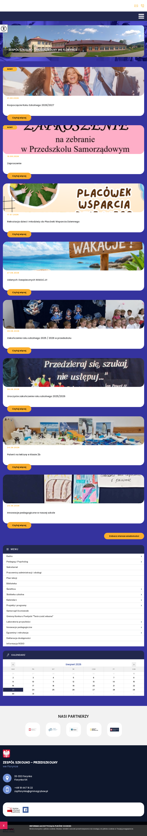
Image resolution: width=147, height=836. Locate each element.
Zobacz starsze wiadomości (124, 536)
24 (33, 689)
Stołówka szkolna (15, 594)
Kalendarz (11, 600)
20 (94, 685)
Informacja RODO (15, 643)
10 (33, 681)
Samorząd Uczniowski (17, 611)
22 (134, 685)
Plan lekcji (11, 578)
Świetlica (11, 589)
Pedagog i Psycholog (17, 561)
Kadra (9, 556)
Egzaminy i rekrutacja (17, 632)
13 (93, 681)
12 (73, 681)
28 (114, 689)
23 (13, 689)
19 (73, 685)
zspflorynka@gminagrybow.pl (136, 6)
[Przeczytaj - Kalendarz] (75, 656)
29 (134, 689)
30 (13, 694)
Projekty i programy (16, 605)
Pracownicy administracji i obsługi (23, 572)
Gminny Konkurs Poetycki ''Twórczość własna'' (29, 616)
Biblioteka (11, 583)
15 (134, 681)
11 (53, 681)
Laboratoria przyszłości (18, 621)
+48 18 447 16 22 (142, 5)
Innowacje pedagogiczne (19, 627)
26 (73, 689)
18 (53, 685)
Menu (14, 549)
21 (114, 685)
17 (33, 685)
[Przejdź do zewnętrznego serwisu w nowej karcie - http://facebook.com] (26, 810)
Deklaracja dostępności (18, 638)
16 (13, 685)
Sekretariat (12, 567)
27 (94, 689)
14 (114, 681)
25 (53, 689)
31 (33, 694)
